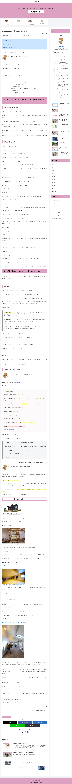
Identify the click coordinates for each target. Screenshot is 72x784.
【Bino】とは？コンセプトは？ (18, 92)
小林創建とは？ (15, 90)
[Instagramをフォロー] (25, 732)
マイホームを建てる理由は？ (18, 84)
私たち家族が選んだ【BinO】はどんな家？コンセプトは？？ (23, 88)
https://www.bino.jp (12, 429)
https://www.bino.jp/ (18, 382)
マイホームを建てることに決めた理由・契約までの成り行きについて (25, 82)
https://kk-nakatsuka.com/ (19, 584)
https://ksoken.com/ (20, 544)
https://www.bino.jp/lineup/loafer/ (14, 514)
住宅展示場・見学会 (16, 86)
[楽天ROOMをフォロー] (27, 732)
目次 (23, 80)
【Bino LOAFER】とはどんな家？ (19, 93)
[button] (32, 725)
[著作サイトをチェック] (22, 732)
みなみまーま (60, 46)
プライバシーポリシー (36, 780)
